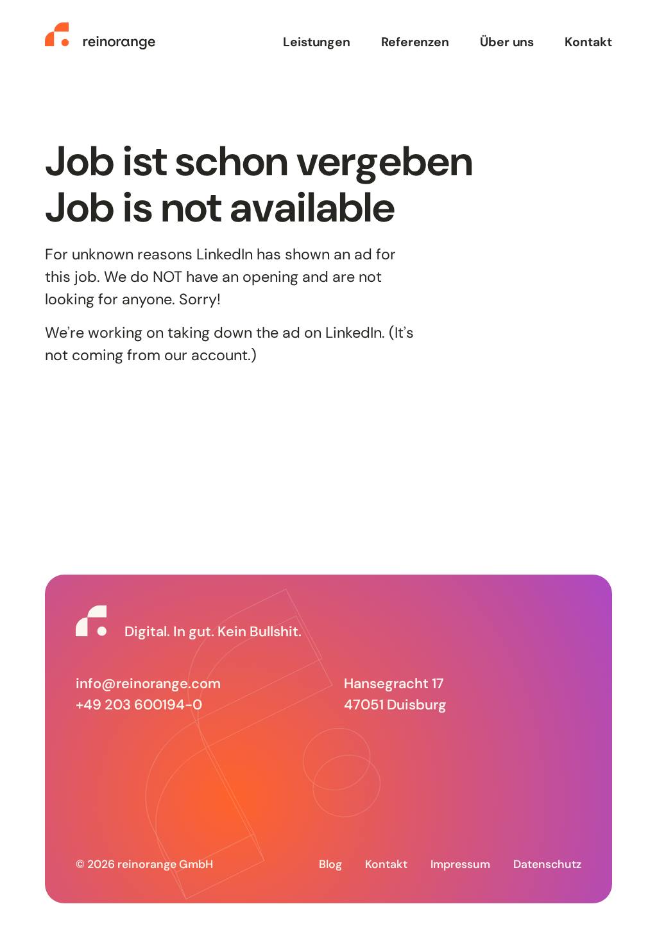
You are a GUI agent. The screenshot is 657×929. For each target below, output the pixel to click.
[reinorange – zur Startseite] (100, 35)
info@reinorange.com (148, 683)
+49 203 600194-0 (139, 704)
